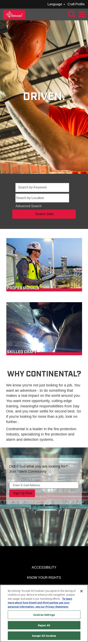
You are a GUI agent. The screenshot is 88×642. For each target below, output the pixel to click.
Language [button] (55, 4)
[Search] (72, 14)
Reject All (44, 625)
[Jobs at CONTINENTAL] (12, 14)
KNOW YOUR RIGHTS (44, 577)
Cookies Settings (44, 615)
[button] (82, 14)
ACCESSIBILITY (44, 567)
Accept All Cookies (44, 636)
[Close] (81, 591)
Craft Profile (76, 4)
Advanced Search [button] (29, 206)
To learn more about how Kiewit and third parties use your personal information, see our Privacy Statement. (40, 602)
